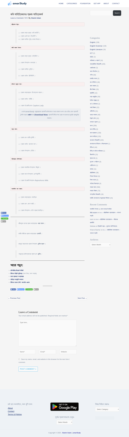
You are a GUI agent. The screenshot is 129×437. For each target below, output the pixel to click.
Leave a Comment (16, 18)
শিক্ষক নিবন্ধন (93, 176)
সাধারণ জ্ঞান (93, 187)
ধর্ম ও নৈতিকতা (94, 104)
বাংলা (26, 18)
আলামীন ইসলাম (94, 209)
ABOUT (106, 3)
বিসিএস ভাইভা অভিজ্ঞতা (96, 151)
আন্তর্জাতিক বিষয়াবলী (95, 64)
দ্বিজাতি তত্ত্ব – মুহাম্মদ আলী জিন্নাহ (107, 226)
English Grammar (96, 46)
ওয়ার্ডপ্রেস (92, 68)
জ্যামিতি (92, 93)
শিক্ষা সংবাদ (93, 180)
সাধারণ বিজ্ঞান (93, 191)
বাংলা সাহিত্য (93, 136)
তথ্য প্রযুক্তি (93, 97)
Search (117, 13)
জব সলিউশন (93, 82)
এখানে (29, 115)
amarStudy (77, 433)
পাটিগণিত (92, 111)
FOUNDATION (85, 3)
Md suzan (93, 212)
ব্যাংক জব (92, 158)
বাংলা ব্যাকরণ (93, 133)
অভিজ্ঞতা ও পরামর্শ (95, 60)
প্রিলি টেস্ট (93, 118)
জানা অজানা (93, 86)
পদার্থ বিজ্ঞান (93, 107)
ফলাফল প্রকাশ (94, 122)
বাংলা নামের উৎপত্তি (106, 209)
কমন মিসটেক (93, 71)
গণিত (91, 75)
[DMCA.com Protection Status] (104, 418)
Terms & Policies (15, 414)
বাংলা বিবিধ (93, 129)
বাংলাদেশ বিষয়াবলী (94, 140)
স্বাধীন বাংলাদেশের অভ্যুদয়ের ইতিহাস (99, 198)
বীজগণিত (92, 154)
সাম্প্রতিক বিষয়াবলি (95, 194)
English (92, 42)
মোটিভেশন (92, 165)
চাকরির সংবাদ (93, 78)
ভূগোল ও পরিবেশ (94, 162)
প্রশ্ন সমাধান (93, 115)
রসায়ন (91, 169)
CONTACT (116, 3)
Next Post (82, 298)
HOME (61, 3)
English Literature (96, 49)
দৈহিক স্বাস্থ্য (93, 100)
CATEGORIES (72, 3)
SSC (91, 57)
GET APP (97, 3)
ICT (91, 53)
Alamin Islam (66, 433)
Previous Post (14, 298)
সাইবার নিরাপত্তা (94, 183)
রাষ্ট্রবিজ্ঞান (92, 173)
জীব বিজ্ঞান (92, 89)
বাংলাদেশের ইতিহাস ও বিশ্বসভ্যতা (99, 144)
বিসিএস (92, 147)
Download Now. (41, 115)
